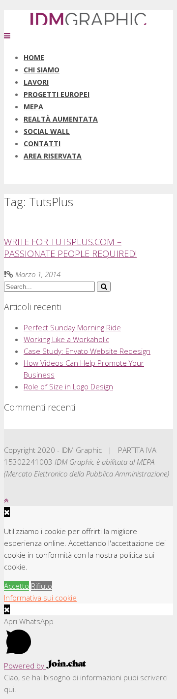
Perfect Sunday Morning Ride (72, 327)
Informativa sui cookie (40, 598)
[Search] (104, 287)
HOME (34, 57)
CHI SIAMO (41, 69)
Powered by (25, 665)
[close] (7, 609)
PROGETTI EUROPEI (56, 94)
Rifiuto (41, 586)
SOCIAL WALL (47, 131)
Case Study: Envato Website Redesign (87, 351)
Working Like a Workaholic (66, 339)
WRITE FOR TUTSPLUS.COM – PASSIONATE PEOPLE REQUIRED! (70, 247)
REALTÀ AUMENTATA (61, 119)
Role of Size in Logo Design (68, 386)
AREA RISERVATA (53, 155)
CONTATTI (42, 143)
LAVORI (36, 82)
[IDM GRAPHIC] (88, 24)
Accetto (16, 586)
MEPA (33, 106)
